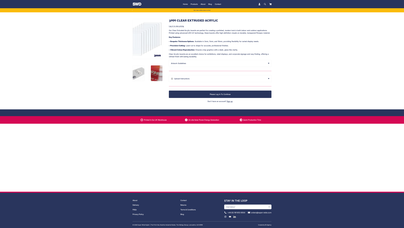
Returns (183, 205)
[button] (194, 4)
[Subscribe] (269, 207)
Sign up (230, 101)
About (135, 200)
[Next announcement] (271, 10)
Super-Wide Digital (143, 225)
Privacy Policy (138, 214)
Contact (183, 200)
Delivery (136, 205)
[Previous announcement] (132, 10)
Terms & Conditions (188, 210)
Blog (182, 214)
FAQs (135, 210)
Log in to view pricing (176, 26)
